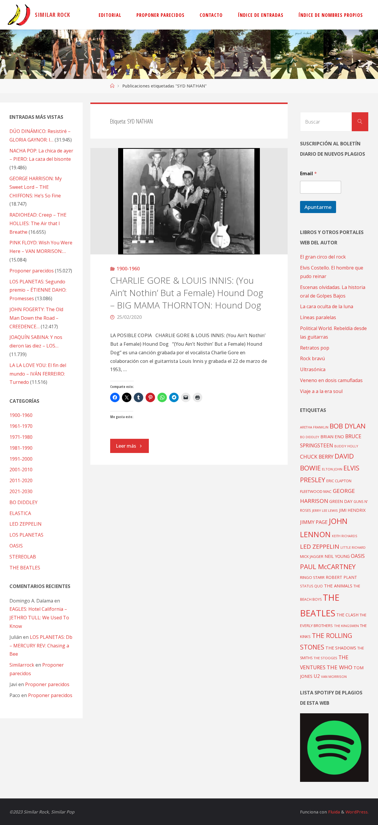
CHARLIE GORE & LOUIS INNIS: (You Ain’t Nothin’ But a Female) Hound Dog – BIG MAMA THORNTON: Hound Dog (186, 292)
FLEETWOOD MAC (316, 491)
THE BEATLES (24, 567)
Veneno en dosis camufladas (331, 380)
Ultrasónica (312, 369)
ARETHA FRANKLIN (314, 427)
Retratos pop (314, 348)
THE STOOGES (325, 658)
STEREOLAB (22, 556)
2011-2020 (20, 480)
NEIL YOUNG (337, 556)
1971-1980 (20, 437)
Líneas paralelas (318, 317)
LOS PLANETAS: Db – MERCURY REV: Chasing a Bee (40, 645)
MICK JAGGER (311, 556)
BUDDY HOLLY (346, 446)
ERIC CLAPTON (338, 480)
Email (308, 173)
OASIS (16, 546)
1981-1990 (20, 448)
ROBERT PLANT (341, 577)
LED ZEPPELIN (25, 524)
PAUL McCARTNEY (328, 566)
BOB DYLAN (348, 426)
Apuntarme (318, 207)
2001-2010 (20, 469)
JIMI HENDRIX (352, 510)
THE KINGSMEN (346, 625)
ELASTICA (20, 513)
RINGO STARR (312, 577)
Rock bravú (312, 358)
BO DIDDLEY (23, 502)
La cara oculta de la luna (326, 306)
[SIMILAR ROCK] (19, 15)
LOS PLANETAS (26, 535)
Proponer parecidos (47, 684)
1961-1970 (20, 426)
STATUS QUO (311, 586)
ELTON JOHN (332, 469)
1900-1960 (128, 268)
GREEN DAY (340, 501)
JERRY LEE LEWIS (325, 510)
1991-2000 (20, 459)
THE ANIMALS (338, 586)
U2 (317, 676)
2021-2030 (20, 491)
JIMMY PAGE (314, 522)
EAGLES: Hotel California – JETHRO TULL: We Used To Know (39, 617)
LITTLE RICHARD (353, 547)
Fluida (333, 812)
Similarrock (21, 665)
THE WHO (339, 667)
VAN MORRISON (334, 676)
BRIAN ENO (332, 436)
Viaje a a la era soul (321, 391)
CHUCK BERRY (316, 456)
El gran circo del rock (323, 257)
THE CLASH (347, 615)
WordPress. (357, 812)
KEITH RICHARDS (344, 536)
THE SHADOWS (340, 648)
